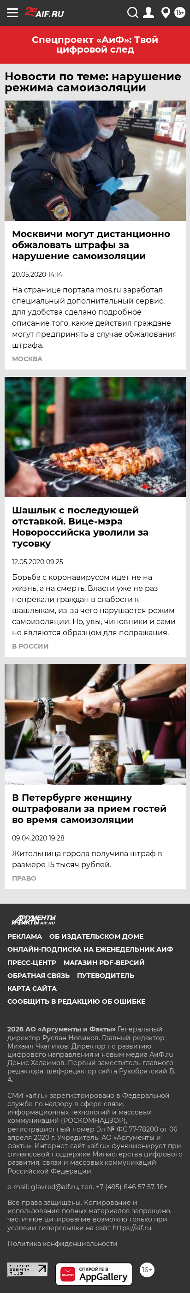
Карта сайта (32, 988)
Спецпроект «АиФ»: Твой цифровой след (95, 44)
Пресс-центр (31, 963)
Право (24, 878)
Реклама (24, 936)
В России (30, 646)
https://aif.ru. (133, 1228)
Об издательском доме (96, 936)
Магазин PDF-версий (104, 963)
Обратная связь (38, 975)
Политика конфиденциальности (62, 1243)
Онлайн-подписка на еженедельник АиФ (90, 949)
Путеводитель (105, 975)
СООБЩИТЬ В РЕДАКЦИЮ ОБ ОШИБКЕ (76, 1001)
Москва (27, 359)
